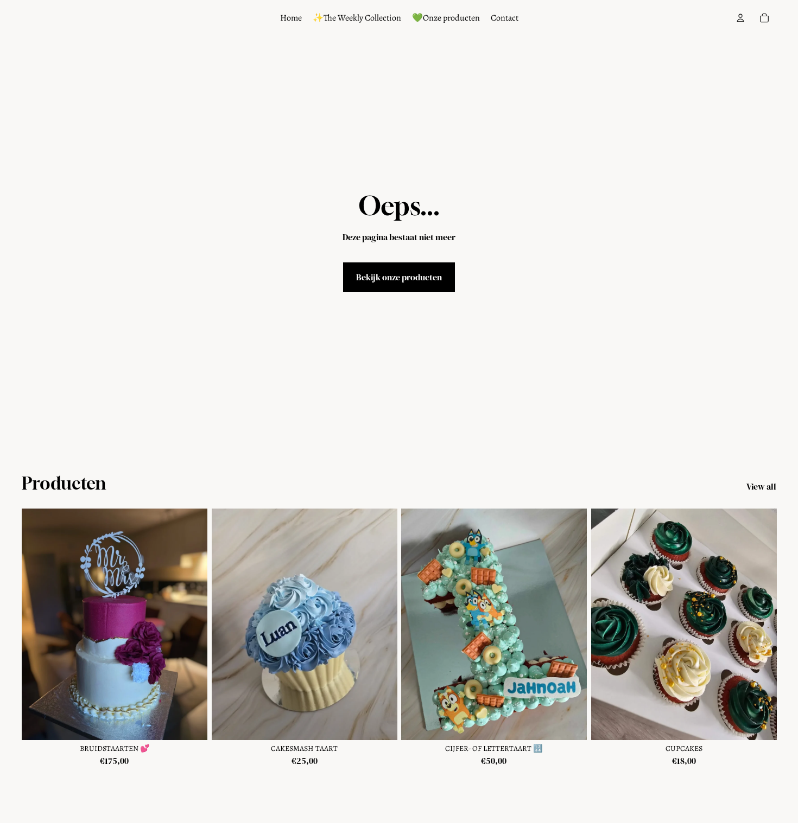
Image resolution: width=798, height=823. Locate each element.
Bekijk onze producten (399, 277)
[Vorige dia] (38, 624)
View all (761, 486)
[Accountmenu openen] (740, 18)
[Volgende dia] (191, 624)
